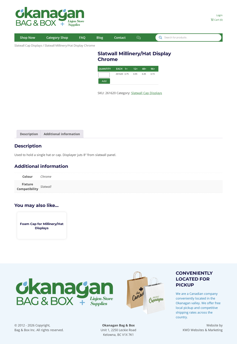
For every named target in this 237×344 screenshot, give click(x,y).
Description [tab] (29, 134)
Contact (120, 37)
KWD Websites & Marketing (203, 330)
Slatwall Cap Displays (28, 45)
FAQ (82, 37)
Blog (99, 37)
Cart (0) (218, 19)
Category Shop (57, 37)
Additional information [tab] (62, 134)
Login (219, 15)
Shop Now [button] (27, 37)
